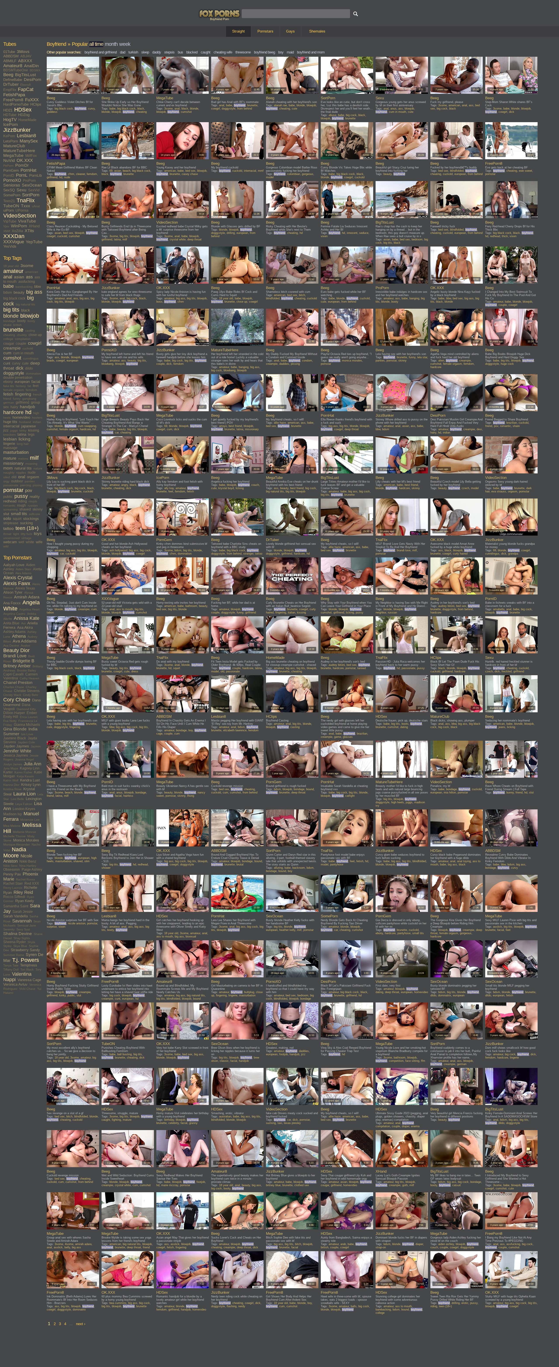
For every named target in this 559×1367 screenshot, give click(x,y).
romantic (9, 505)
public (8, 496)
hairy (14, 407)
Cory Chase (16, 699)
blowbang (107, 363)
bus (180, 52)
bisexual (191, 936)
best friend (235, 426)
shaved (25, 509)
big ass (34, 292)
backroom (298, 867)
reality (35, 497)
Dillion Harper (14, 713)
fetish (8, 394)
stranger (248, 553)
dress (134, 671)
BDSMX (35, 70)
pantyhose (336, 864)
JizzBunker (17, 130)
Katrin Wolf (10, 780)
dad (122, 52)
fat (29, 386)
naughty (8, 472)
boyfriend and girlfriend (101, 52)
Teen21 (9, 201)
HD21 (7, 110)
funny (17, 398)
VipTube (9, 221)
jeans (502, 727)
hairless (128, 795)
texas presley (292, 1123)
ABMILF (9, 61)
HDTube (9, 115)
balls (354, 1306)
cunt (6, 363)
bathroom (191, 606)
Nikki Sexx (10, 865)
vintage (26, 538)
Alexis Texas (25, 588)
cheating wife (223, 52)
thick (505, 236)
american (31, 272)
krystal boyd (226, 488)
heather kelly (287, 930)
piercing (25, 485)
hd (28, 412)
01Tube (9, 52)
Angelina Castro (14, 613)
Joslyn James (12, 764)
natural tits (23, 468)
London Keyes (24, 809)
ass (29, 276)
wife (39, 542)
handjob (27, 406)
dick (19, 368)
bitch (302, 295)
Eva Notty (10, 721)
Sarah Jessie (22, 911)
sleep (145, 52)
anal (7, 276)
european (22, 382)
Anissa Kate (26, 618)
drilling (231, 233)
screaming (10, 509)
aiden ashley (446, 1244)
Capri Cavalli (13, 674)
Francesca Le (27, 721)
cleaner (80, 174)
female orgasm (13, 390)
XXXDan (13, 236)
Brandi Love (14, 655)
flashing (231, 1306)
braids (50, 360)
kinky (22, 430)
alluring (278, 867)
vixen (324, 236)
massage (10, 448)
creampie (12, 348)
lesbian (10, 439)
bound (310, 789)
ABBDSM (11, 56)
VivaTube (27, 221)
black (25, 310)
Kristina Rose (12, 789)
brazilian (511, 422)
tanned (361, 668)
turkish (133, 52)
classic (224, 1060)
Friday (7, 724)
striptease (10, 523)
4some (69, 1244)
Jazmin (36, 746)
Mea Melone (12, 825)
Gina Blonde (15, 729)
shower (106, 867)
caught (205, 52)
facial (35, 382)
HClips (35, 104)
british (17, 325)
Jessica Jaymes (15, 755)
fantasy (21, 386)
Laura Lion (24, 794)
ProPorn (29, 180)
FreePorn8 (13, 100)
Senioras (11, 185)
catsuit (456, 1185)
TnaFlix (26, 200)
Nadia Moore (14, 852)
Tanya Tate (10, 965)
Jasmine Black (14, 738)
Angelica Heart (29, 609)
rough (21, 505)
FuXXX (32, 99)
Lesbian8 (26, 135)
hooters (37, 417)
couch (255, 485)
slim (87, 861)
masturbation (16, 452)
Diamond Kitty (26, 709)
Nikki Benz (27, 861)
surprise (52, 926)
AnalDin (31, 65)
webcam (10, 542)
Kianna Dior (11, 784)
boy (280, 52)
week (124, 44)
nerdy (241, 1306)
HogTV (10, 119)
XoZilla (17, 231)
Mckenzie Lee (30, 819)
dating (404, 727)
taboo (50, 612)
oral (21, 477)
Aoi (23, 623)
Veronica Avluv (15, 984)
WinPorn (19, 226)
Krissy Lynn (30, 785)
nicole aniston (76, 923)
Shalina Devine (17, 933)
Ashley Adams (14, 632)
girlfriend (22, 402)
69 (110, 170)
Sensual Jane (26, 925)
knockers (9, 434)
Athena (19, 636)
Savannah (22, 920)
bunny (510, 792)
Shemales (317, 31)
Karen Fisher (23, 772)
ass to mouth (124, 609)
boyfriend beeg (264, 52)
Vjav (6, 226)
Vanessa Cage (29, 980)
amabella (498, 609)
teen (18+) (27, 528)
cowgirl (34, 343)
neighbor (381, 612)
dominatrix (444, 995)
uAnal (36, 206)
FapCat (25, 89)
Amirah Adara (27, 597)
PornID (8, 175)
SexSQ (9, 190)
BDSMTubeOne (15, 70)
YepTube (34, 242)
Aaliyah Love (13, 565)
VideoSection (19, 216)
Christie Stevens (27, 691)
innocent (352, 233)
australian (225, 1116)
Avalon (25, 645)
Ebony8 (25, 84)
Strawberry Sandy (25, 950)
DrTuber (11, 84)
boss (159, 301)
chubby (22, 335)
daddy (156, 52)
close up (35, 335)
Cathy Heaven (29, 678)
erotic (464, 1303)
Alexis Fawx (16, 583)
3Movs (23, 51)
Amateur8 (12, 65)
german (8, 402)
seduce (363, 233)
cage (159, 733)
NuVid (9, 160)
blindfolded (457, 170)
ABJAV (25, 56)
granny (193, 1123)
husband (25, 422)
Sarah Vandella (15, 916)
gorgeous (307, 174)
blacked (191, 52)
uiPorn (8, 210)
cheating (9, 335)
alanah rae (280, 105)
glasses (348, 736)
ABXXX (25, 60)
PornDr (22, 165)
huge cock (507, 363)
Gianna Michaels (27, 724)
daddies (284, 363)
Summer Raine (13, 955)
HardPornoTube (16, 104)
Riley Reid (23, 892)
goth (405, 1185)
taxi (280, 1123)
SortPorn (30, 194)
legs (31, 434)
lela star (422, 357)
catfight (350, 795)
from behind (244, 108)
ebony (8, 382)
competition (396, 1060)
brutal (239, 864)
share (516, 426)
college (8, 339)
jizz (6, 430)
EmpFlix (9, 90)
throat (7, 534)
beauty (19, 292)
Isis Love (27, 734)
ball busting (124, 1054)
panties (30, 481)
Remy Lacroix (12, 887)
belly (67, 1247)
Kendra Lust (30, 780)
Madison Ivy (12, 814)
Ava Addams (25, 641)
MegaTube (13, 155)
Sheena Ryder (14, 942)
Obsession (11, 869)
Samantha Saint (15, 906)
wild (6, 546)
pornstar (13, 490)
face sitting (412, 1060)
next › (80, 1324)
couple (21, 343)
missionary (13, 463)
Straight (238, 31)
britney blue (273, 1185)
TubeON (11, 206)
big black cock (14, 298)
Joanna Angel (24, 759)
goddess (52, 111)
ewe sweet (525, 170)
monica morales (352, 360)
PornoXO (12, 180)
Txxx (25, 206)
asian (19, 277)
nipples (21, 472)
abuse (332, 115)
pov (28, 490)
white (30, 542)
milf (34, 458)
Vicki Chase (27, 988)
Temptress (28, 965)
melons (23, 458)
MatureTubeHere (19, 150)
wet (21, 542)
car (117, 432)
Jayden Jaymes (16, 746)
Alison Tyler (12, 592)
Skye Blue (20, 946)
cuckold (27, 348)
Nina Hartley (27, 865)
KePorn (9, 136)
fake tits (8, 386)
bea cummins (117, 1303)
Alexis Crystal (17, 577)
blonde (11, 316)
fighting (116, 1119)
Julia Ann (32, 763)
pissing (37, 485)
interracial (11, 426)
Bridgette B (23, 660)
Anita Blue (11, 623)
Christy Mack (12, 695)
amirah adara (83, 1244)
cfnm (71, 174)
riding (22, 501)
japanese (28, 426)
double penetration (17, 377)
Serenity (9, 929)
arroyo (223, 426)
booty (21, 321)
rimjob (33, 501)
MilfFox (31, 156)
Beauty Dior (16, 650)
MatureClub (14, 146)
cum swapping (87, 426)
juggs (14, 430)
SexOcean (32, 185)
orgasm (33, 477)
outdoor (17, 481)
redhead (9, 501)
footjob (283, 1054)
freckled (507, 671)
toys (38, 533)
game (337, 736)
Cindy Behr (30, 695)
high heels (397, 802)
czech (465, 488)
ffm (423, 1060)
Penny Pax (12, 874)
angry (124, 485)
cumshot (12, 358)
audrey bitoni (446, 606)
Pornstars (265, 31)
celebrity (173, 1123)
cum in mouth (23, 353)
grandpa (513, 553)
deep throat (194, 239)
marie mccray (169, 1185)
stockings (31, 519)
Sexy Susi (23, 929)
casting (30, 330)
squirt (17, 519)
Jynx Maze (10, 768)
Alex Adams (23, 573)
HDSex (23, 110)
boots (405, 723)
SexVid (34, 190)
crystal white (178, 239)
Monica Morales (26, 840)
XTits (29, 230)
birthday (169, 1119)
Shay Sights (22, 938)
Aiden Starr (23, 569)
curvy (16, 363)
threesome (243, 52)
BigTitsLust (25, 74)
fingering (23, 394)
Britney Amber (17, 665)
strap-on (381, 1247)
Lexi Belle (17, 799)
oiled (6, 477)
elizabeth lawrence (235, 730)
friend (7, 398)
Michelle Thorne (14, 836)
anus (393, 108)
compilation (23, 339)
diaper (405, 1126)
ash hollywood (118, 550)
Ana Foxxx (12, 603)
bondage (9, 321)
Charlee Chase (13, 687)
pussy (21, 496)
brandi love (404, 550)
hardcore (13, 412)
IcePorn (10, 124)
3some (27, 265)
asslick (497, 926)
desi (479, 429)
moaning (31, 463)
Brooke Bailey (26, 670)
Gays (290, 31)
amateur (13, 271)
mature (9, 458)
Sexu (21, 190)
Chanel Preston (18, 682)
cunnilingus (30, 358)
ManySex (29, 141)
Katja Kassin (25, 776)
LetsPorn (10, 141)
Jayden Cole (26, 742)
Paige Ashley (32, 869)
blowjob (29, 316)
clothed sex (301, 1185)
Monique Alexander (16, 844)
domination (33, 373)
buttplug (249, 992)
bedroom (417, 239)
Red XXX (31, 883)
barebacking (24, 286)
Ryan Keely (24, 901)
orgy (6, 481)
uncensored (11, 538)
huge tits (10, 422)
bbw (37, 286)
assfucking (26, 281)
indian (37, 422)
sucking (26, 523)
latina (21, 434)
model (270, 177)
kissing (33, 430)
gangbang (29, 398)
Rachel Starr (13, 883)
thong (190, 795)
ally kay (169, 488)
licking (24, 439)
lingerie (9, 444)
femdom (31, 390)
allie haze (280, 422)
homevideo (21, 417)
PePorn (8, 165)
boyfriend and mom (310, 52)
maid (290, 52)
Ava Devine (11, 645)
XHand (34, 226)
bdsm (7, 292)
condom (307, 360)
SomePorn (11, 195)
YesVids (9, 246)
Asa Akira (25, 627)
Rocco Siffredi (14, 897)
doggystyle (13, 373)
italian (291, 612)
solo (7, 518)
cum (7, 353)
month (111, 44)
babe (8, 286)
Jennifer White (17, 751)
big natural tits (25, 304)
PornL (22, 175)
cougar (8, 343)
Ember (32, 713)
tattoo (8, 528)
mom (8, 468)
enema (415, 1126)
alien (441, 360)
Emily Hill (10, 717)
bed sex (190, 170)
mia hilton (450, 792)
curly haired (460, 553)
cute (25, 363)
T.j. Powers (25, 960)
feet (35, 386)
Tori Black (27, 969)
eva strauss (498, 491)
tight (16, 534)
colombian (293, 174)
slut (6, 514)
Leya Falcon (23, 804)
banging (414, 298)
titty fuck (26, 534)
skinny (38, 509)
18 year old (11, 266)
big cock (351, 115)
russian (33, 505)
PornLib (35, 175)
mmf (261, 170)
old (14, 477)
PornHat (28, 170)
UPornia (22, 210)
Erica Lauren (29, 717)
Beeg (8, 74)
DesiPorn (32, 79)
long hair (23, 443)
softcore (34, 514)
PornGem (11, 170)
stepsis (169, 52)
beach (126, 170)
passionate (10, 485)
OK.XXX (25, 160)
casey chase (190, 174)
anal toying (464, 861)
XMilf (6, 231)
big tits (11, 310)
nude (32, 472)
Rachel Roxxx (25, 879)
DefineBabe (12, 80)
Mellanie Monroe (24, 832)
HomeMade (27, 120)
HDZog (23, 115)
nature (37, 468)
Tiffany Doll (11, 969)
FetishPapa (14, 94)
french (37, 394)
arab (343, 1244)
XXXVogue (13, 241)
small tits (19, 513)
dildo (29, 368)
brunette (13, 330)
